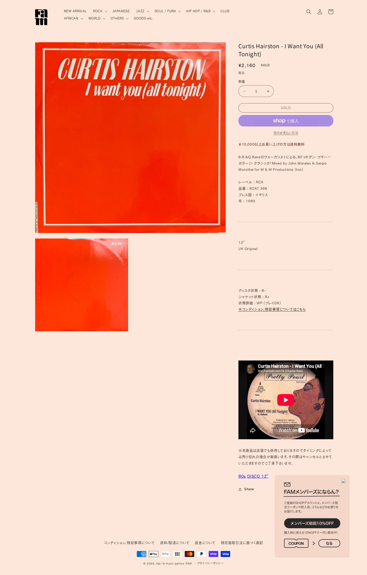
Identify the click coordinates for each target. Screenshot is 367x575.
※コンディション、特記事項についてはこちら (272, 309)
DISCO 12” (257, 476)
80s (242, 476)
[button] (99, 11)
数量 (241, 81)
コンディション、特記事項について (129, 542)
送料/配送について (174, 542)
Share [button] (249, 489)
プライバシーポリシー (210, 563)
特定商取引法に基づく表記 (242, 542)
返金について (205, 542)
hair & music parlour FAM (174, 563)
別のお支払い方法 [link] (286, 132)
